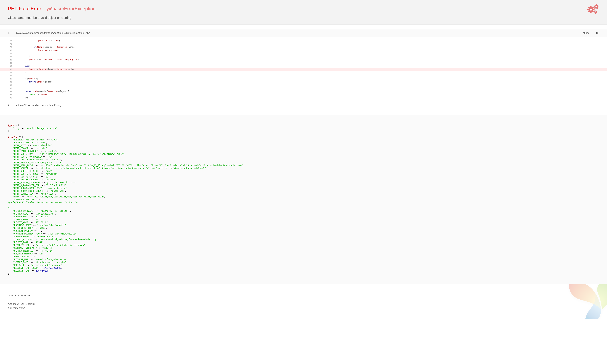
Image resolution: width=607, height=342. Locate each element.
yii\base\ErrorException (71, 8)
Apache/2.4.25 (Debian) (21, 304)
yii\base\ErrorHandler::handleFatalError (38, 105)
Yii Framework (16, 308)
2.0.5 (27, 308)
